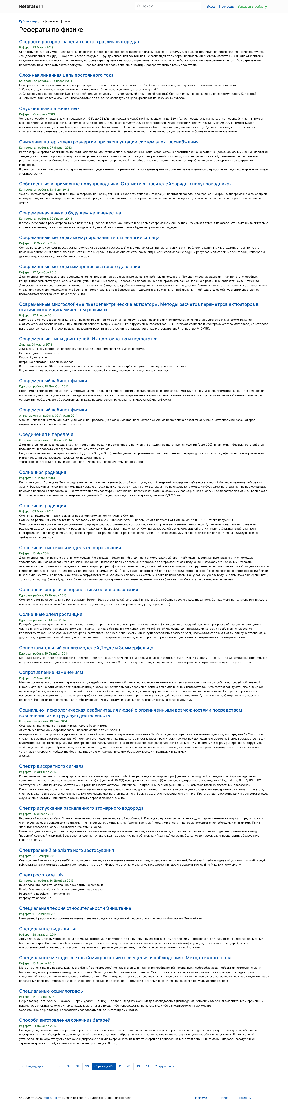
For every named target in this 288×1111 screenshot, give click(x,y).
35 (50, 1066)
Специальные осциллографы (51, 991)
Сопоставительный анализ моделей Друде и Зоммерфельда (86, 647)
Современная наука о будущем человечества (70, 213)
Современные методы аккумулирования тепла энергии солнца (89, 237)
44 (147, 1066)
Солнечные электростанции (50, 614)
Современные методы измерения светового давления (79, 266)
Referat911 (50, 1097)
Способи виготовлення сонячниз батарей (64, 1020)
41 (120, 1066)
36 (59, 1066)
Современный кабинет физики (53, 380)
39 (87, 1066)
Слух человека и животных (49, 108)
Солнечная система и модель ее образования (70, 547)
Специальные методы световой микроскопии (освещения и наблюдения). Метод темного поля (125, 957)
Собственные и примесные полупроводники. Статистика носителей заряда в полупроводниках (125, 184)
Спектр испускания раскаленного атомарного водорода (81, 808)
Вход (211, 6)
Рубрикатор (28, 21)
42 (129, 1066)
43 (138, 1066)
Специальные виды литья (47, 928)
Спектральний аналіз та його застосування (66, 850)
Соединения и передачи (46, 434)
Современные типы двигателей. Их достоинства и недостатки (88, 338)
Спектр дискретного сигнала (51, 766)
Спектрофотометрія (41, 875)
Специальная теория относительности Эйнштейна (75, 908)
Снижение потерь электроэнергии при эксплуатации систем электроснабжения (108, 142)
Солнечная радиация (42, 472)
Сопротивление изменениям (51, 672)
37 (68, 1066)
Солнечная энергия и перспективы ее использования (78, 589)
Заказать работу (252, 6)
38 (78, 1066)
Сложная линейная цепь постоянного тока (66, 75)
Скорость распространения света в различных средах (79, 41)
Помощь (226, 6)
